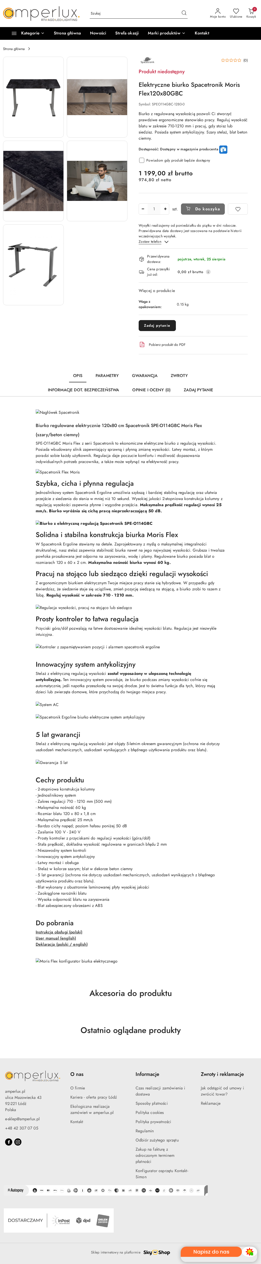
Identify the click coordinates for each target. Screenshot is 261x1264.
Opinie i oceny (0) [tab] (151, 390)
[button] (166, 33)
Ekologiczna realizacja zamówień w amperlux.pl (92, 1109)
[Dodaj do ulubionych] (238, 209)
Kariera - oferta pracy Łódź (93, 1097)
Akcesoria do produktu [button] (130, 993)
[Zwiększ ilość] (165, 209)
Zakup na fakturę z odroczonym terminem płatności (155, 1155)
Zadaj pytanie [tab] (198, 390)
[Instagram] (17, 1142)
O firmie (77, 1088)
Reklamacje (211, 1103)
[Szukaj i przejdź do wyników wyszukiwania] (184, 13)
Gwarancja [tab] (144, 376)
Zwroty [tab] (179, 376)
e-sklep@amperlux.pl (22, 1119)
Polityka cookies (150, 1112)
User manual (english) (56, 938)
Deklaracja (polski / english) (62, 944)
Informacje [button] (147, 1074)
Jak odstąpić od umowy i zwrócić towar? (222, 1091)
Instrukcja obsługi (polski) (59, 932)
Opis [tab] (77, 376)
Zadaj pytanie (157, 325)
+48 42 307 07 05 (21, 1128)
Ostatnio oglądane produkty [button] (131, 1030)
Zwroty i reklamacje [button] (222, 1074)
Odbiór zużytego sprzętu (157, 1140)
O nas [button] (76, 1074)
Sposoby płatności (152, 1103)
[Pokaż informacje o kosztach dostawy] (208, 272)
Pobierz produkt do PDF (167, 344)
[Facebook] (8, 1142)
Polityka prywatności (153, 1122)
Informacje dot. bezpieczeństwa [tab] (83, 390)
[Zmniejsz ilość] (143, 209)
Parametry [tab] (107, 376)
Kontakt (76, 1122)
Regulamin (145, 1131)
